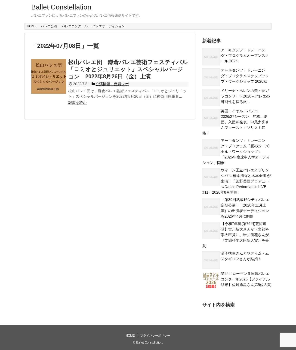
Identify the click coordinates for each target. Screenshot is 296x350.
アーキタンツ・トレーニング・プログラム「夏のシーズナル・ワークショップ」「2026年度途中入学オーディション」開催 (236, 152)
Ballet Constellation (61, 7)
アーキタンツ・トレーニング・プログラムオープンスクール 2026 (245, 55)
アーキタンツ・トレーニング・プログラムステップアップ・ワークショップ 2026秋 (245, 75)
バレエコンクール (75, 26)
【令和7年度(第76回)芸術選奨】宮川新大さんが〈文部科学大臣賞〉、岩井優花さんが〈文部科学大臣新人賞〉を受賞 (235, 235)
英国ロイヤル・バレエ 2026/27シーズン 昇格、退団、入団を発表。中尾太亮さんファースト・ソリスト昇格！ (235, 122)
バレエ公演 (49, 26)
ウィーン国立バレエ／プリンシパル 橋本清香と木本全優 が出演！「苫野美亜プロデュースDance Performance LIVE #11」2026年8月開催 (236, 181)
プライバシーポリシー (155, 335)
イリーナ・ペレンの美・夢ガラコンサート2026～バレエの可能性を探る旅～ (245, 96)
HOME (32, 26)
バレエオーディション (108, 26)
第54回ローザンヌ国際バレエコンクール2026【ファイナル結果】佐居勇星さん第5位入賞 (246, 279)
